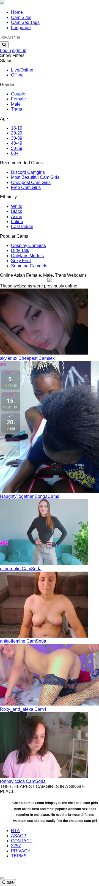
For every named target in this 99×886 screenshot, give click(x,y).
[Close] (2, 878)
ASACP (18, 835)
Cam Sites (21, 17)
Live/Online (22, 70)
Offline (17, 75)
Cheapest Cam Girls (31, 182)
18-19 (16, 128)
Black (16, 211)
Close (8, 882)
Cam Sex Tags (25, 22)
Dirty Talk (20, 250)
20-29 (16, 133)
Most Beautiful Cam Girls (35, 177)
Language (21, 27)
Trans (16, 109)
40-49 (16, 143)
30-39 (16, 138)
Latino (17, 221)
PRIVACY (21, 851)
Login (5, 50)
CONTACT (21, 840)
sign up (19, 50)
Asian (16, 216)
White (16, 206)
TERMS (19, 856)
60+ (14, 153)
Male (16, 104)
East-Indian (22, 226)
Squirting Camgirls (29, 266)
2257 (16, 845)
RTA (15, 830)
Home (17, 12)
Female (18, 99)
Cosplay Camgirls (28, 245)
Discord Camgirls (28, 172)
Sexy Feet (21, 260)
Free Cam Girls (26, 187)
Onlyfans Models (27, 255)
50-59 (16, 148)
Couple (18, 94)
